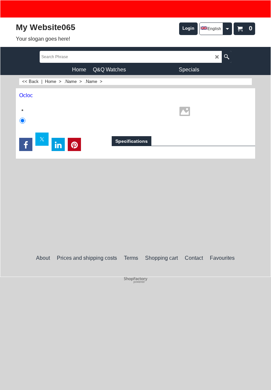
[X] (42, 139)
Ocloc (26, 95)
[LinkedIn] (58, 144)
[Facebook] (25, 144)
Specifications (131, 141)
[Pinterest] (74, 144)
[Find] (226, 57)
